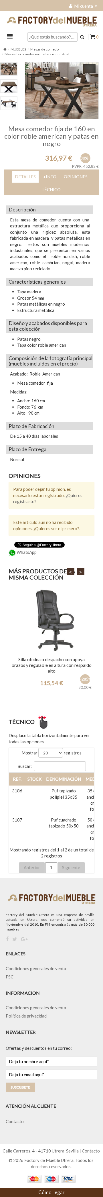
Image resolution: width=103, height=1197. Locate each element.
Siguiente (71, 867)
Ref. (17, 779)
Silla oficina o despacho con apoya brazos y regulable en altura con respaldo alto (51, 665)
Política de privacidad (26, 1015)
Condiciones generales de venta (36, 968)
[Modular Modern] (51, 620)
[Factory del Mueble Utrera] (51, 21)
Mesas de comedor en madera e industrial (37, 54)
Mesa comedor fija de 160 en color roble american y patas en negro (51, 136)
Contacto (15, 1121)
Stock (34, 779)
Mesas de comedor (45, 49)
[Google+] (24, 939)
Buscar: (24, 765)
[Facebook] (7, 939)
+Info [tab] (49, 176)
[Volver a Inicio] (4, 49)
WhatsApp (26, 552)
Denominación (63, 779)
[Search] (82, 37)
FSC (9, 976)
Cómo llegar (51, 1192)
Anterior (32, 867)
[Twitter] (14, 939)
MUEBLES (18, 49)
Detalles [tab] (25, 176)
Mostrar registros (51, 752)
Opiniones (76, 176)
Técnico (51, 189)
